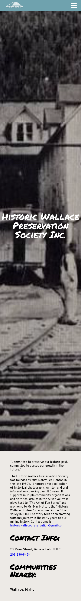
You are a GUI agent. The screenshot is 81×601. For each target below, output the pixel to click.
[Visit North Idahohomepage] (14, 5)
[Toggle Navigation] (74, 5)
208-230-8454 (20, 555)
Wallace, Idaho (22, 589)
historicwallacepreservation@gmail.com (37, 526)
